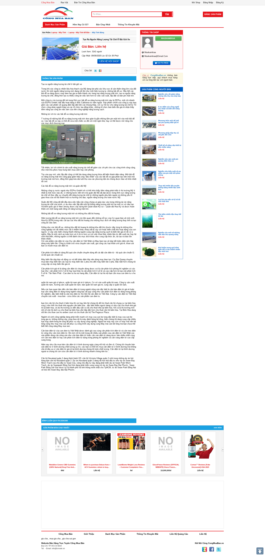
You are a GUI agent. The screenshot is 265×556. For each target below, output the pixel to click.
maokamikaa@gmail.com (156, 56)
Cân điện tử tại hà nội (98, 273)
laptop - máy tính (58, 32)
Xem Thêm (218, 428)
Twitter (95, 70)
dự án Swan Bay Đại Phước (115, 365)
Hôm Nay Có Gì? (80, 24)
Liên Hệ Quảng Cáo (179, 534)
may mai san (60, 324)
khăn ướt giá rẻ (118, 243)
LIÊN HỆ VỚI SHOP (109, 61)
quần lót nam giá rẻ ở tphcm (78, 282)
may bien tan (105, 259)
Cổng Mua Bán (47, 2)
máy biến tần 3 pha (105, 262)
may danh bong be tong (55, 321)
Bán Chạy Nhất (103, 24)
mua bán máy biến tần (51, 262)
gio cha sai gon (69, 538)
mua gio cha (55, 538)
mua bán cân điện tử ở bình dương (73, 344)
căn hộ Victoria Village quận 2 (95, 358)
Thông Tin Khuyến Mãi (128, 24)
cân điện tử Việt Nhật (121, 333)
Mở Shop (196, 2)
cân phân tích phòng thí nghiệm (114, 269)
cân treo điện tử (73, 294)
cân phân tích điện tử (110, 291)
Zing (100, 70)
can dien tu (95, 296)
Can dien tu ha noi (71, 273)
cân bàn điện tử (73, 289)
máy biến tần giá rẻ (61, 264)
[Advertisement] (88, 392)
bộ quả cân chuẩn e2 (53, 255)
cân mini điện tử (60, 333)
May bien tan (101, 241)
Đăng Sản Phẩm (212, 14)
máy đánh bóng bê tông (92, 319)
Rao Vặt (64, 2)
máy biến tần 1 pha (80, 262)
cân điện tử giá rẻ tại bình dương (71, 349)
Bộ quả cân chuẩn (74, 252)
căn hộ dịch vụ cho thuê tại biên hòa (63, 310)
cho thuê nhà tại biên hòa (101, 308)
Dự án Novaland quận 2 (83, 360)
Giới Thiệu (89, 534)
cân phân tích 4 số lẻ (93, 271)
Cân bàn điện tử (48, 331)
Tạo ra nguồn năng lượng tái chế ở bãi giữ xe (106, 39)
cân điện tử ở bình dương (115, 347)
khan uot (130, 243)
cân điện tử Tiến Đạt (127, 294)
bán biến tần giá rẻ (116, 107)
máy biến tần (52, 243)
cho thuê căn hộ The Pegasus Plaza (93, 312)
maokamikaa (150, 52)
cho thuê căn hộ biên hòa (107, 310)
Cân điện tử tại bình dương (122, 349)
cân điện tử (59, 241)
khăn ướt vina (72, 243)
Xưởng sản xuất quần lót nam (67, 285)
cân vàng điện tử (52, 291)
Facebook (211, 549)
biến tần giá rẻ (119, 232)
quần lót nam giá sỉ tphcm (52, 282)
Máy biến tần (47, 259)
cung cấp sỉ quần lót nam (115, 285)
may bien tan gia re (68, 93)
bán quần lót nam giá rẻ (92, 285)
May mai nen (64, 326)
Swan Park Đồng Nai (126, 367)
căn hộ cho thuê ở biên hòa (61, 303)
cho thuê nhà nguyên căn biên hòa (70, 305)
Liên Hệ (203, 534)
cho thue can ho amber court (60, 312)
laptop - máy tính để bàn (79, 32)
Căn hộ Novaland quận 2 (52, 358)
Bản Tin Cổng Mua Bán (84, 2)
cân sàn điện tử (99, 335)
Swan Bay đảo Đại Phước (62, 370)
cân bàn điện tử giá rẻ (119, 289)
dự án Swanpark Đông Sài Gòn (61, 365)
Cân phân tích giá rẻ (50, 269)
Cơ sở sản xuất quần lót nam (105, 282)
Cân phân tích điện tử (51, 252)
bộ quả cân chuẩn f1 (125, 252)
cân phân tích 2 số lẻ (59, 271)
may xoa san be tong (98, 317)
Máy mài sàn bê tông (110, 324)
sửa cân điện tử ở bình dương (75, 351)
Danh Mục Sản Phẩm (55, 24)
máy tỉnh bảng (98, 32)
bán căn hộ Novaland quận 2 (58, 360)
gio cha (44, 538)
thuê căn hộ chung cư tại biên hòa (120, 303)
